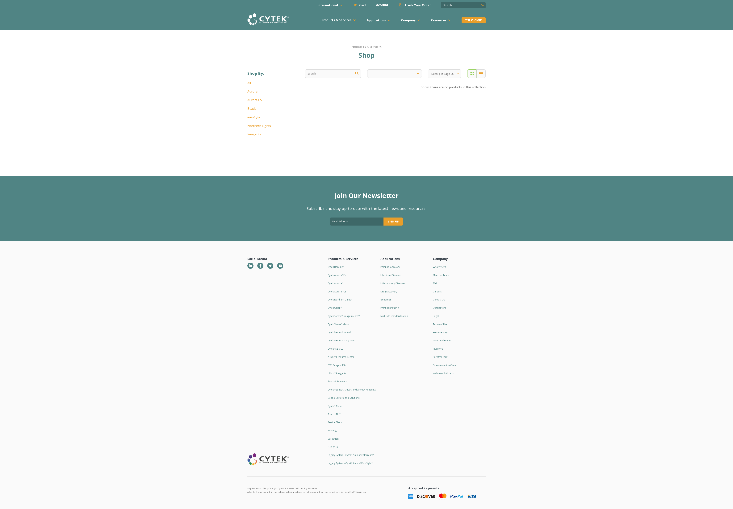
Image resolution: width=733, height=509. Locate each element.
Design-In (333, 447)
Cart (362, 5)
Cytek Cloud (474, 20)
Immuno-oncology (390, 267)
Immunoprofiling (389, 307)
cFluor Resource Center (341, 357)
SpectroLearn (440, 357)
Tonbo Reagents (337, 381)
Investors (438, 348)
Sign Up (393, 221)
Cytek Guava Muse (339, 332)
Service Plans (335, 422)
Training (332, 430)
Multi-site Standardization (394, 316)
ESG (435, 283)
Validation (333, 438)
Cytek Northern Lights (340, 299)
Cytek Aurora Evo (337, 275)
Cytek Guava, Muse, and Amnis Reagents (352, 389)
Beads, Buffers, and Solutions (343, 397)
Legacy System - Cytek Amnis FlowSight (350, 463)
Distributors (439, 307)
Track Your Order (417, 5)
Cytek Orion (334, 307)
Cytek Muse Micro (338, 324)
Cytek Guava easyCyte (341, 340)
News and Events (442, 340)
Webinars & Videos (443, 373)
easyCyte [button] (253, 117)
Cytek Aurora (335, 283)
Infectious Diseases (390, 275)
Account (382, 5)
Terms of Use (440, 324)
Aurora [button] (252, 91)
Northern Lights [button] (259, 126)
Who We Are (439, 267)
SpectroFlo (334, 414)
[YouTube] (280, 266)
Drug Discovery (388, 291)
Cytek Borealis (336, 267)
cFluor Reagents (337, 373)
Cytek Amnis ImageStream (344, 316)
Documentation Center (445, 365)
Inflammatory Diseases (392, 283)
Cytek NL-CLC (335, 348)
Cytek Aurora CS (337, 291)
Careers (437, 291)
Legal (436, 316)
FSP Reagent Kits (337, 365)
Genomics (385, 299)
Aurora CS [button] (254, 100)
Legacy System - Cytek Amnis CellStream (351, 455)
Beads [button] (251, 108)
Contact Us (439, 299)
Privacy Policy (440, 332)
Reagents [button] (254, 134)
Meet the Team (441, 275)
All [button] (249, 83)
